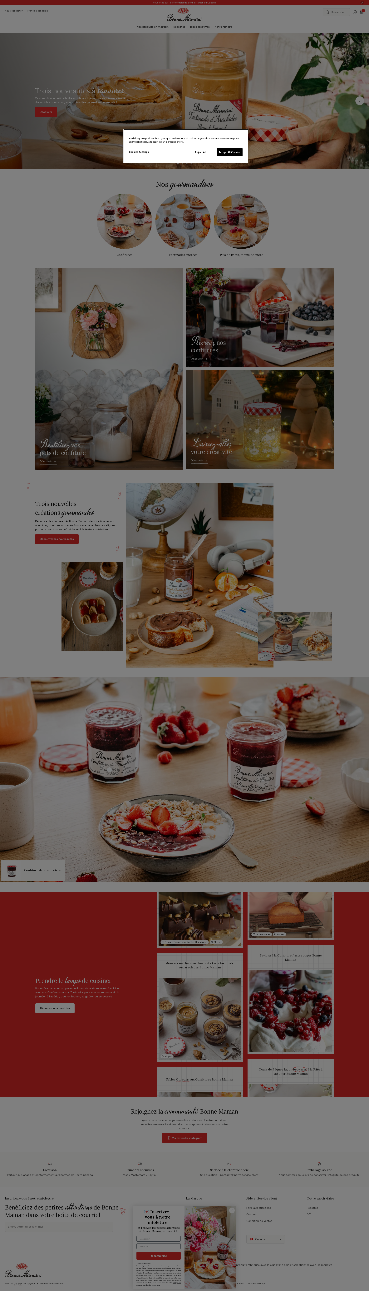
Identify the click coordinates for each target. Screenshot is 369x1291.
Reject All (200, 152)
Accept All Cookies (229, 152)
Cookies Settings (139, 152)
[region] (185, 146)
